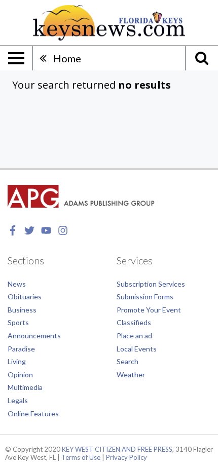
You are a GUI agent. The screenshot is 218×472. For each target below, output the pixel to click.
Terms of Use (80, 457)
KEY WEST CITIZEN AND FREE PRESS (117, 449)
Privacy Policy (126, 457)
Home (67, 58)
